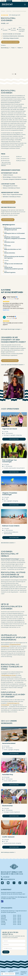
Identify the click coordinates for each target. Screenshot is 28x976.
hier (9, 894)
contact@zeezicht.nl (9, 879)
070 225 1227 (6, 877)
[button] (25, 5)
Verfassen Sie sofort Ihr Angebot (10, 42)
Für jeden (3, 1)
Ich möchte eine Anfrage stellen (10, 360)
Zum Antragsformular (8, 219)
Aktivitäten (8, 11)
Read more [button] (6, 310)
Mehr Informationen (14, 439)
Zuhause (3, 11)
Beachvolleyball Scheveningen (19, 11)
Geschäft (9, 1)
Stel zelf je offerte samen (8, 202)
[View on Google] (4, 297)
